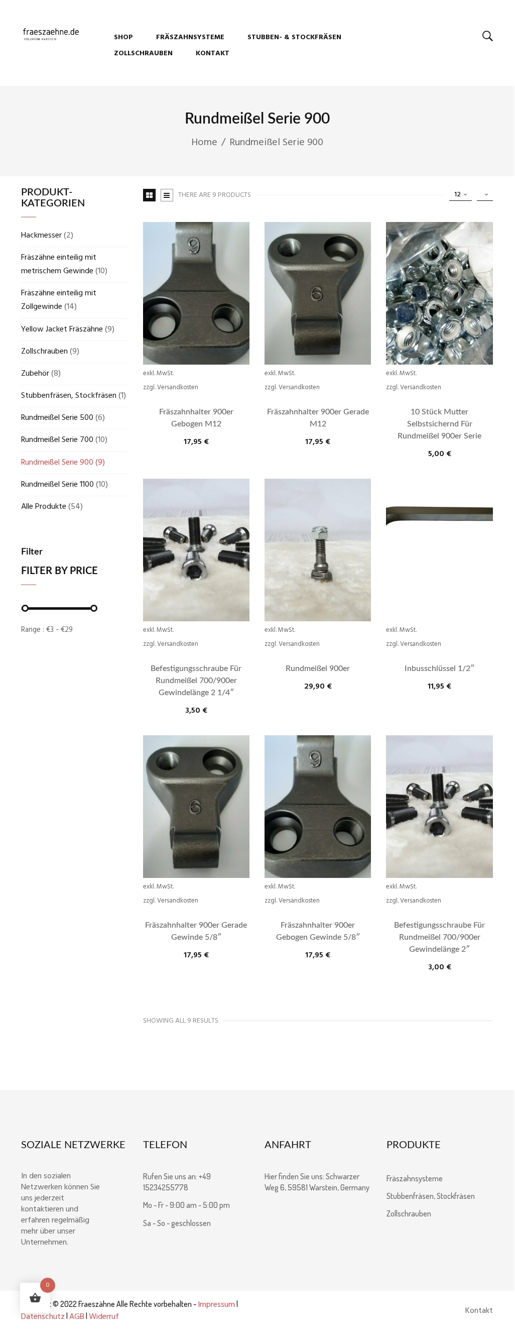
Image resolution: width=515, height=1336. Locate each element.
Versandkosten (177, 387)
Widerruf (104, 1316)
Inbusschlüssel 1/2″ (439, 668)
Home (204, 143)
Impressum (216, 1304)
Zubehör (35, 373)
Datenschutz (43, 1316)
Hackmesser (41, 235)
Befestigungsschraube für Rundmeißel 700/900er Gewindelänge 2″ (439, 937)
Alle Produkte (43, 506)
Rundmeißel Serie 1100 (57, 484)
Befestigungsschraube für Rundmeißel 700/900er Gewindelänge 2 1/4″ (196, 680)
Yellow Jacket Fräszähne (62, 329)
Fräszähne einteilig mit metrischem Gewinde (58, 264)
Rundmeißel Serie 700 (57, 440)
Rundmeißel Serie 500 (57, 417)
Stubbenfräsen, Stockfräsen (68, 395)
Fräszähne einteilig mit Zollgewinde (58, 300)
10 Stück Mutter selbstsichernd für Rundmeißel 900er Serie (439, 424)
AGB (76, 1316)
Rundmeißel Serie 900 (57, 462)
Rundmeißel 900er (318, 668)
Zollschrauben (44, 351)
